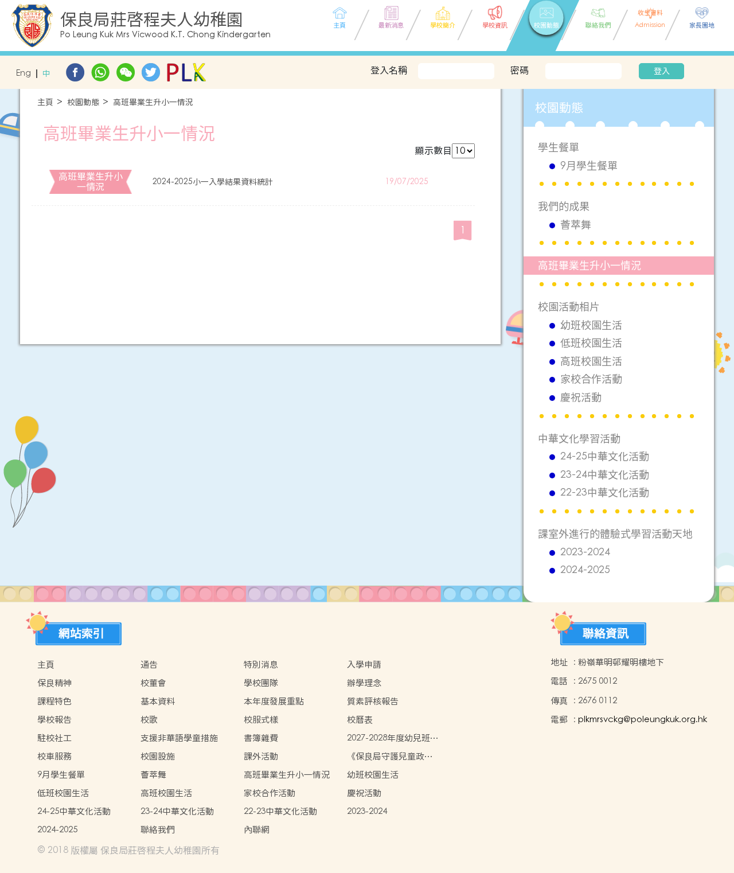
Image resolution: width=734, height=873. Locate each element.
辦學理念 (364, 683)
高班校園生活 (591, 361)
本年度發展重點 (274, 701)
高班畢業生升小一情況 (153, 102)
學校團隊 (261, 683)
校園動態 (83, 102)
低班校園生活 (591, 343)
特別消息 (261, 664)
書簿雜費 (261, 738)
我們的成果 (563, 206)
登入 (662, 71)
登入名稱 (388, 70)
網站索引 (81, 633)
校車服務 (54, 756)
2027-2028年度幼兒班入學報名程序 (393, 738)
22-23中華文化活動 (604, 492)
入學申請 (364, 664)
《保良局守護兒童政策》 (385, 756)
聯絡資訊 (605, 633)
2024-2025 (585, 570)
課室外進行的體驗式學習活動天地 (615, 534)
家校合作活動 (591, 379)
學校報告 (54, 720)
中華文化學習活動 (579, 438)
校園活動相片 (569, 306)
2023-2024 (585, 552)
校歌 (149, 720)
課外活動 (261, 756)
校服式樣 (261, 720)
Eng (23, 74)
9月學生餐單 (589, 165)
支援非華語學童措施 (179, 738)
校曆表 (360, 720)
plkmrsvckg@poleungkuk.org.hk (642, 720)
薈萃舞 (575, 225)
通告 (149, 664)
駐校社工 (54, 738)
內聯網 (257, 830)
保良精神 (54, 683)
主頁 (45, 102)
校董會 (153, 683)
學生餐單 (558, 147)
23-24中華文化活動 (604, 475)
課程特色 (54, 701)
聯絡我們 (157, 830)
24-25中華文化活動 (604, 456)
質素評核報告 (373, 701)
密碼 (519, 70)
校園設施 (157, 756)
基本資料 (157, 701)
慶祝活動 (581, 397)
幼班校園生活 (591, 325)
